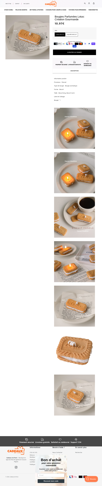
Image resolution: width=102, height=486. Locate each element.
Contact (17, 3)
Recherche (78, 452)
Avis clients (26, 3)
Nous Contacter (57, 452)
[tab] (74, 71)
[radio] (60, 34)
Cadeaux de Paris (14, 476)
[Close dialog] (65, 457)
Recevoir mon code (51, 481)
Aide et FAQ (8, 3)
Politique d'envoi (35, 464)
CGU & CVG (33, 452)
